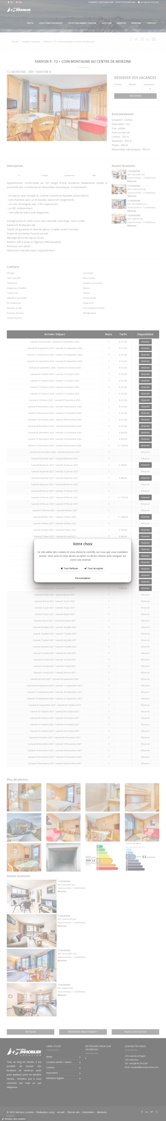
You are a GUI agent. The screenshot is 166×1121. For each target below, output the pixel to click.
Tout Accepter (95, 568)
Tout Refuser (70, 568)
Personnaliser (82, 578)
